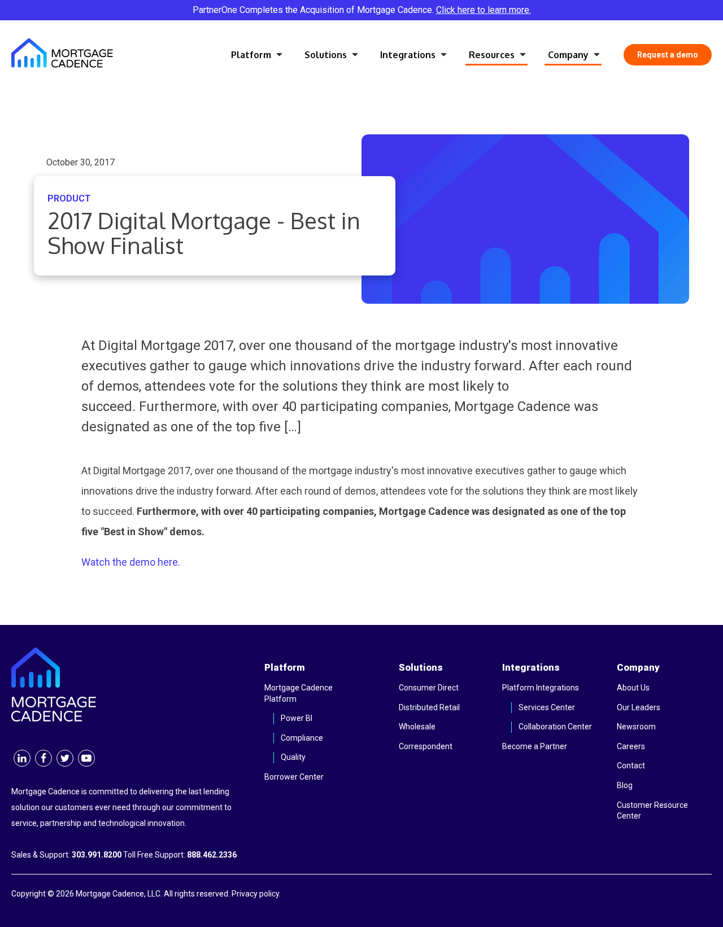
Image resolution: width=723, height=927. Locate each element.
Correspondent (425, 746)
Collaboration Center (555, 726)
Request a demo (667, 54)
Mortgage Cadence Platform (298, 693)
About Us (633, 687)
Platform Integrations (540, 687)
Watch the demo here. (130, 562)
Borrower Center (294, 776)
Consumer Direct (429, 687)
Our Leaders (638, 707)
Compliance (302, 737)
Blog (625, 785)
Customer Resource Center (652, 811)
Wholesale (417, 726)
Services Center (547, 707)
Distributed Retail (429, 707)
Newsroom (636, 726)
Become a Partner (534, 746)
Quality (293, 757)
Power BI (296, 718)
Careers (631, 746)
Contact (631, 765)
